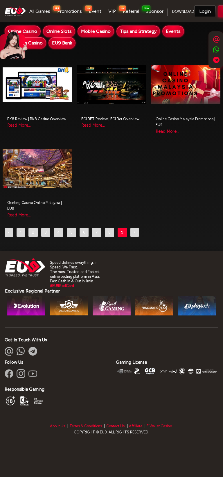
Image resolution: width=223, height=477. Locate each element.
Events (173, 31)
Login (205, 11)
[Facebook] (9, 373)
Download (183, 11)
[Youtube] (32, 373)
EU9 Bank (62, 43)
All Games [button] (39, 11)
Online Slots (59, 31)
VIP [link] (112, 11)
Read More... (19, 125)
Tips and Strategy (138, 31)
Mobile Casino (96, 31)
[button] (205, 11)
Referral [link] (131, 11)
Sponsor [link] (154, 11)
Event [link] (95, 11)
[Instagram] (21, 373)
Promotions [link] (69, 11)
